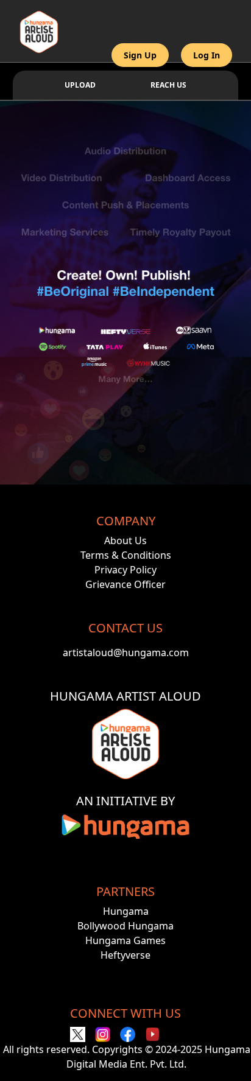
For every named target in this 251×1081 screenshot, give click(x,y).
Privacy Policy (125, 569)
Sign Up (140, 55)
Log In (206, 55)
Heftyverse (125, 955)
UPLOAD (80, 85)
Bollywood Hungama (125, 925)
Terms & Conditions (125, 555)
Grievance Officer (125, 584)
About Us (125, 540)
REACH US (168, 85)
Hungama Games (125, 940)
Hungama (126, 911)
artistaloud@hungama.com (126, 652)
